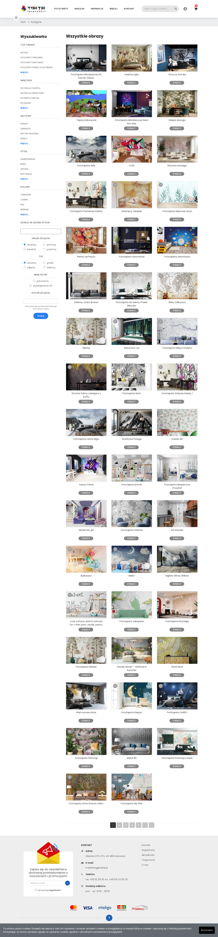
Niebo (132, 575)
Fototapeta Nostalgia (177, 621)
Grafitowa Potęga (132, 439)
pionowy (51, 244)
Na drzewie (177, 530)
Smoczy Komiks (177, 74)
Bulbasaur (86, 575)
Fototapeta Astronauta (177, 256)
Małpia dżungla (177, 120)
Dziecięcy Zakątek (132, 211)
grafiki (50, 262)
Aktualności (148, 855)
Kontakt (129, 8)
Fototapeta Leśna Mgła (86, 439)
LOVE (131, 165)
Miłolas (86, 348)
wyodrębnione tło (42, 285)
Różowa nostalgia (177, 165)
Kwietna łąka (132, 74)
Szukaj (40, 315)
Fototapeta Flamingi (86, 758)
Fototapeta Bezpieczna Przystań (177, 486)
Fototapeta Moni (131, 393)
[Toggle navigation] (16, 18)
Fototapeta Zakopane (132, 621)
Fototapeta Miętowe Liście (177, 211)
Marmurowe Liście (86, 712)
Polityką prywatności (180, 928)
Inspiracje (97, 8)
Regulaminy (148, 850)
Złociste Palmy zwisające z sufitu (86, 395)
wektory (51, 267)
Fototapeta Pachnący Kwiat (177, 758)
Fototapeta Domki (132, 484)
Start (23, 22)
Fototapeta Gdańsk (132, 530)
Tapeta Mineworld (86, 120)
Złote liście (177, 666)
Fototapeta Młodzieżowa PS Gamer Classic (86, 76)
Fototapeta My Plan (132, 803)
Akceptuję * (50, 890)
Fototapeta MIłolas (86, 666)
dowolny (31, 244)
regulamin (54, 890)
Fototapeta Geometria (131, 256)
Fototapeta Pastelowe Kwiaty (86, 211)
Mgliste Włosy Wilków (177, 575)
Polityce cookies (142, 928)
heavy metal (86, 484)
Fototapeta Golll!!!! (177, 712)
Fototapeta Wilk (86, 165)
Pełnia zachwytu (86, 256)
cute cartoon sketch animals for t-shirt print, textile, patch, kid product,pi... (86, 625)
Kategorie (36, 22)
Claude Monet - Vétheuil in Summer (132, 668)
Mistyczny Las (131, 348)
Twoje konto (148, 860)
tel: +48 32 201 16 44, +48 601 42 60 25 (107, 879)
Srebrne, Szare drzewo (86, 302)
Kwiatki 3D (177, 439)
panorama (43, 281)
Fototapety (61, 8)
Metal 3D (132, 758)
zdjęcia (31, 267)
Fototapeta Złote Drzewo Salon (86, 803)
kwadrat (31, 249)
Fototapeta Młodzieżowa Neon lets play (132, 122)
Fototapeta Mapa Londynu (177, 348)
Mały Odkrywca (177, 302)
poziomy (51, 249)
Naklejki (79, 8)
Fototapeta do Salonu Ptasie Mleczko (131, 304)
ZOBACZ (86, 82)
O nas (145, 864)
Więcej (113, 8)
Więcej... (25, 72)
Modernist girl (86, 530)
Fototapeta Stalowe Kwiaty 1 (177, 393)
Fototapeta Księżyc (131, 712)
